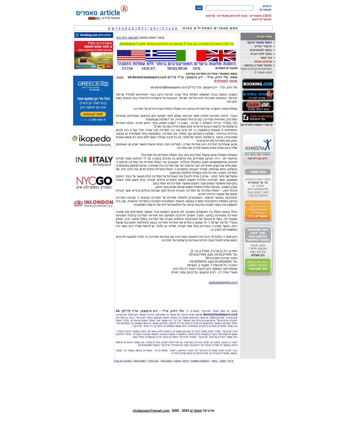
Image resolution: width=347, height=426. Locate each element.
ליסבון (215, 360)
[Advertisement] (176, 295)
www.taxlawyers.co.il (223, 282)
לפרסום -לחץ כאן (127, 37)
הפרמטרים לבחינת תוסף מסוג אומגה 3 (256, 69)
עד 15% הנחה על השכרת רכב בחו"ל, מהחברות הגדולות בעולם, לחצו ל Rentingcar (177, 43)
